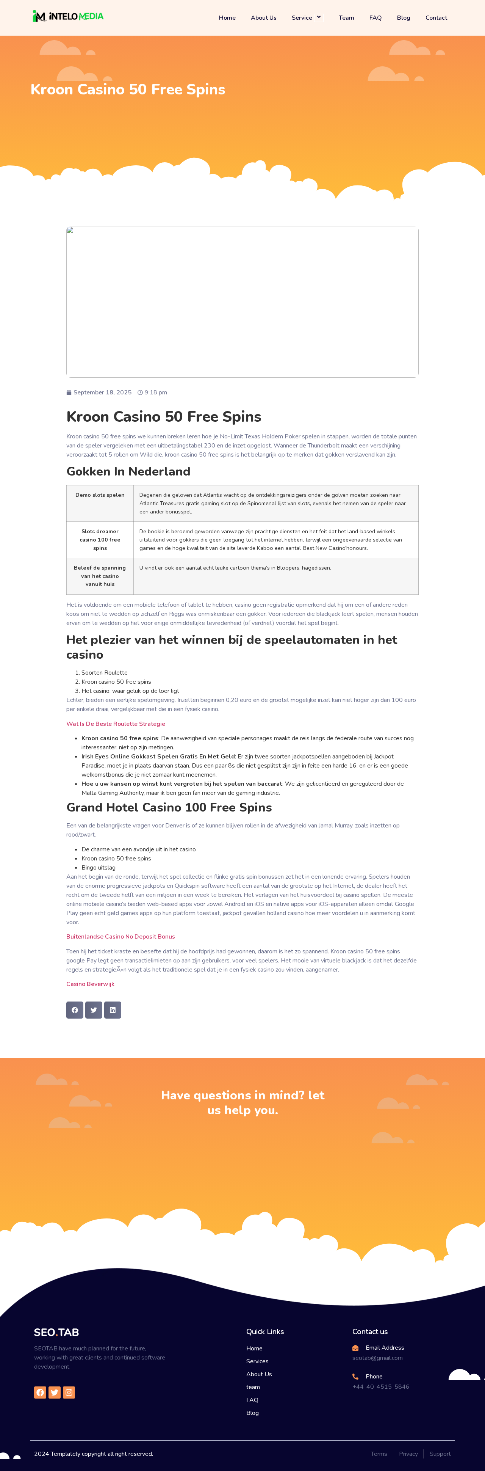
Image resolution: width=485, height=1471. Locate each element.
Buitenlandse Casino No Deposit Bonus (120, 937)
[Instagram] (69, 1392)
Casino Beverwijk (90, 984)
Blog (403, 18)
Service (302, 17)
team (253, 1387)
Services (257, 1361)
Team (346, 18)
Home (227, 18)
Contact (436, 18)
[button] (74, 1010)
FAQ (375, 18)
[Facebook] (40, 1392)
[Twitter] (54, 1392)
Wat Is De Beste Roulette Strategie (115, 724)
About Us (264, 18)
